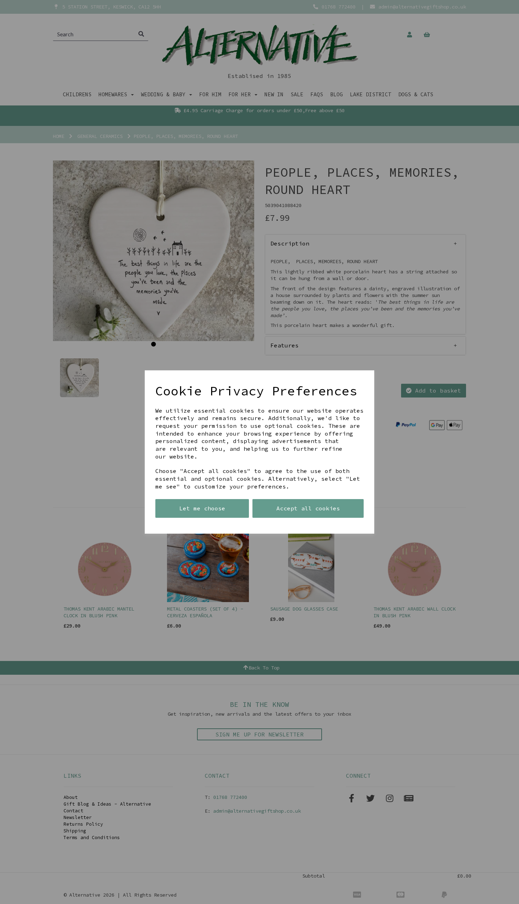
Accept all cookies (308, 508)
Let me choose (202, 508)
